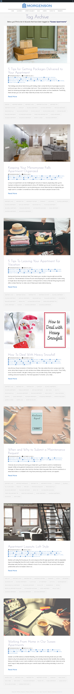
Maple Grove (17, 680)
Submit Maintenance (56, 459)
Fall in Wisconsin (9, 486)
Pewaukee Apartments (10, 114)
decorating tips (9, 581)
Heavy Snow (49, 390)
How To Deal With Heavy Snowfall (31, 354)
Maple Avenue (62, 677)
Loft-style (52, 581)
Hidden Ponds (46, 553)
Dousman (45, 269)
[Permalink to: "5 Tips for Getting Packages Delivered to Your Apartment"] (37, 44)
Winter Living (19, 399)
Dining (10, 553)
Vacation (19, 304)
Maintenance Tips (14, 80)
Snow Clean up (48, 393)
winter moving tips (31, 399)
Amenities (11, 77)
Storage (61, 80)
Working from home (24, 684)
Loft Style (32, 177)
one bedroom (49, 585)
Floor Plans (54, 176)
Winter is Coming (38, 117)
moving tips (40, 585)
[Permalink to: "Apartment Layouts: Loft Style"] (37, 522)
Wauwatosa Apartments (25, 117)
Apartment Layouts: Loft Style (28, 546)
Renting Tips (54, 80)
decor (58, 578)
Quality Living (46, 80)
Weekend (54, 179)
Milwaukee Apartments (22, 111)
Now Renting (62, 298)
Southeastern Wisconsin (25, 114)
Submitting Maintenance (27, 493)
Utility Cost (38, 461)
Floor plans (32, 581)
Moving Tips (23, 80)
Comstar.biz (59, 691)
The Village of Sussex (10, 684)
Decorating (51, 201)
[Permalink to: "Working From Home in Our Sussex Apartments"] (37, 617)
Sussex (59, 271)
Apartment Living (20, 77)
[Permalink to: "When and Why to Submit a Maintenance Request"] (37, 425)
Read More (12, 97)
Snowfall (7, 396)
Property (37, 80)
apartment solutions (42, 104)
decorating (45, 176)
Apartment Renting (49, 77)
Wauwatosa (35, 272)
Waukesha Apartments (10, 117)
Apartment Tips (25, 79)
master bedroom (62, 581)
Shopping (11, 556)
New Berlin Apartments (10, 208)
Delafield (65, 483)
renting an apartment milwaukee (13, 588)
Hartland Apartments (59, 107)
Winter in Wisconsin (59, 396)
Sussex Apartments (55, 114)
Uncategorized (56, 363)
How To (57, 390)
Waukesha (27, 272)
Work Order (17, 496)
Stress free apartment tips (41, 114)
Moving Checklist (35, 111)
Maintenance (58, 458)
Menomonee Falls (9, 111)
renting (58, 585)
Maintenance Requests (15, 459)
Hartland (58, 269)
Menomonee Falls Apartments (12, 585)
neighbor (30, 80)
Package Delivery (61, 111)
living (25, 177)
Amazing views (8, 677)
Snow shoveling (59, 393)
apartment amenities (17, 104)
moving (58, 361)
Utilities (21, 272)
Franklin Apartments (24, 390)
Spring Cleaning (46, 179)
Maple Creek (8, 680)
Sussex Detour (62, 680)
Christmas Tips (30, 386)
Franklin (51, 269)
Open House (59, 177)
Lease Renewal (53, 79)
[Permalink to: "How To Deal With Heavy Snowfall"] (37, 330)
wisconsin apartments (51, 117)
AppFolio (44, 458)
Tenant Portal (13, 82)
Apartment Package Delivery (35, 77)
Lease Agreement (42, 79)
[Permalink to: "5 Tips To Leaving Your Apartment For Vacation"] (37, 236)
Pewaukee (31, 271)
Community (21, 107)
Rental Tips (35, 490)
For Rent (33, 79)
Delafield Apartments (32, 107)
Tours (22, 556)
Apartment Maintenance (22, 483)
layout (11, 177)
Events (59, 359)
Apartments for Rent (10, 107)
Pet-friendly (12, 179)
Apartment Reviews (14, 79)
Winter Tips (22, 82)
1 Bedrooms (12, 551)
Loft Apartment (43, 581)
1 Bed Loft (7, 578)
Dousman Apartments (46, 107)
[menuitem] (1, 1)
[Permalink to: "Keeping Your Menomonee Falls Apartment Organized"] (37, 143)
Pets (39, 651)
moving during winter (48, 111)
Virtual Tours (56, 588)
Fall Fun (51, 458)
